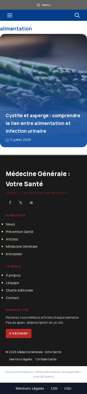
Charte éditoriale (19, 290)
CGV (54, 388)
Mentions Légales (30, 388)
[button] (77, 15)
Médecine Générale (21, 246)
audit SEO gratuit (43, 376)
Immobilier (14, 254)
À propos (13, 275)
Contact (12, 297)
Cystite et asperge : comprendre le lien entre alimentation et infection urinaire (43, 123)
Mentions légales (20, 359)
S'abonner (18, 333)
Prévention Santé (19, 231)
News (10, 224)
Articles (12, 239)
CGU (67, 388)
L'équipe (12, 282)
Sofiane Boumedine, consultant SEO (57, 372)
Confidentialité (46, 359)
